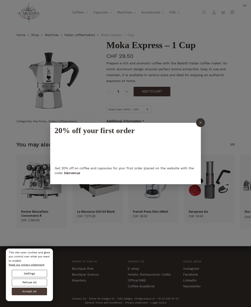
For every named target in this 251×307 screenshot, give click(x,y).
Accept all (29, 291)
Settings (29, 273)
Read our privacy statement (26, 264)
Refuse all (29, 282)
